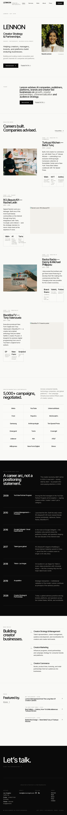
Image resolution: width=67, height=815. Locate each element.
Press (50, 3)
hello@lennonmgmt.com (26, 793)
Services (30, 3)
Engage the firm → (26, 65)
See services (25, 102)
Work (37, 3)
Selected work (10, 65)
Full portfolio (58, 130)
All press (5, 702)
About (44, 3)
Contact (60, 3)
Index (23, 3)
